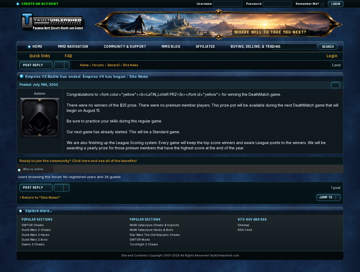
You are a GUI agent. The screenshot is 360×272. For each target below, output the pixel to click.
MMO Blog (171, 46)
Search (328, 47)
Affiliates (205, 46)
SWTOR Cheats (33, 225)
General (113, 65)
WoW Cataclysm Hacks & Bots (151, 230)
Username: (205, 4)
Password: (254, 4)
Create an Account (40, 4)
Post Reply (33, 65)
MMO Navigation (73, 46)
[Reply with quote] (335, 85)
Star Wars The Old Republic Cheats (155, 235)
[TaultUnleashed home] (56, 23)
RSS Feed (245, 230)
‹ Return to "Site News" (40, 197)
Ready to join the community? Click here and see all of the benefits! (78, 161)
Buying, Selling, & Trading (256, 46)
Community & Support (125, 46)
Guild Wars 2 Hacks (36, 235)
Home (37, 46)
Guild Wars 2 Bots (35, 239)
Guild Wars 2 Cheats (36, 230)
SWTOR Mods (140, 239)
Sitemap (243, 225)
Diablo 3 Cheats (33, 244)
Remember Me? (308, 4)
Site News (131, 65)
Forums (98, 65)
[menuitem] (65, 56)
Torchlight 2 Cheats (144, 244)
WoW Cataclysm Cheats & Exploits (154, 225)
